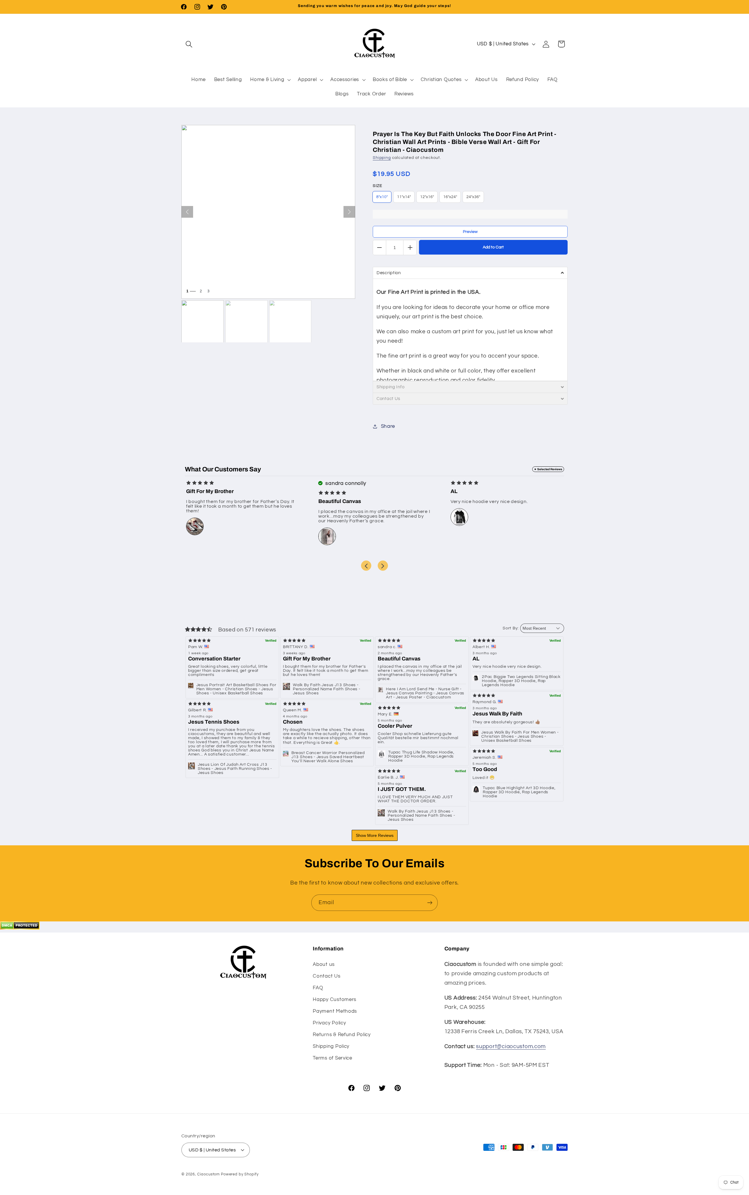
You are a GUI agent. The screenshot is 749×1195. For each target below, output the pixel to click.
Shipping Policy (331, 1046)
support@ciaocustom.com (511, 1046)
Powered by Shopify (240, 1174)
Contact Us (326, 975)
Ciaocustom (208, 1174)
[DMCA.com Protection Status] (19, 928)
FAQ (318, 987)
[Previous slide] (366, 566)
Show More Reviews (375, 835)
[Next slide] (383, 566)
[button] (189, 44)
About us (324, 964)
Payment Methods (335, 1011)
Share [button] (388, 426)
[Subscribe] (429, 902)
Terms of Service (332, 1057)
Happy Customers (334, 999)
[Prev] (187, 212)
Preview (470, 232)
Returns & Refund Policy (342, 1034)
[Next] (349, 212)
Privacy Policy (329, 1022)
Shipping (382, 157)
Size (377, 186)
